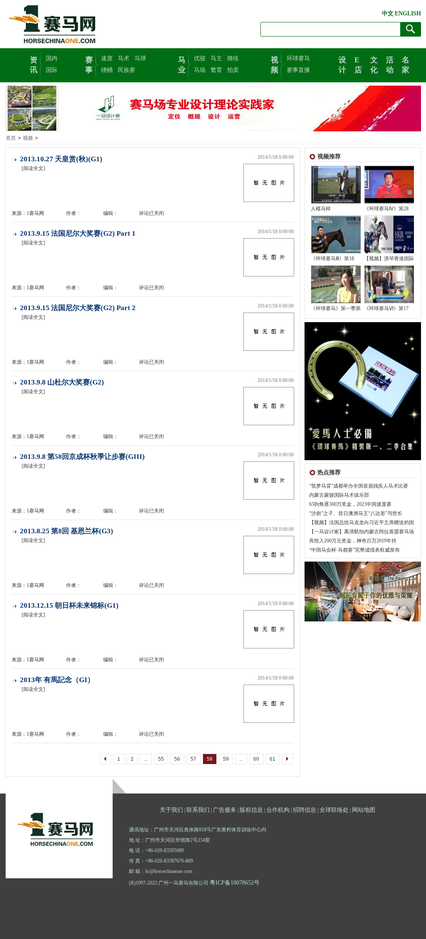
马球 (140, 58)
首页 (11, 138)
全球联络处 (334, 810)
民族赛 (126, 70)
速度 (107, 58)
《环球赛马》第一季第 (336, 308)
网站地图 (363, 810)
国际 (51, 70)
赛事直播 (298, 70)
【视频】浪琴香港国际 (389, 258)
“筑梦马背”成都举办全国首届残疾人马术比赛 (358, 486)
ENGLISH (408, 13)
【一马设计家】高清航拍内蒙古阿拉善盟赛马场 (361, 532)
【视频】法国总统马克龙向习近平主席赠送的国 (361, 522)
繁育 (216, 70)
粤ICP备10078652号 (235, 883)
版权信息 (251, 810)
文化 (374, 64)
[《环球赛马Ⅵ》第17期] (389, 301)
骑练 (233, 58)
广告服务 (224, 810)
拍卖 (233, 70)
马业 (182, 64)
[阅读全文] (33, 168)
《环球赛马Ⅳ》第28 (386, 209)
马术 (123, 58)
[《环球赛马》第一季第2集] (336, 301)
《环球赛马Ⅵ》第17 (386, 308)
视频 (274, 64)
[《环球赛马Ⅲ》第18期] (336, 251)
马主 (216, 58)
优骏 (200, 58)
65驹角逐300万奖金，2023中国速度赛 (350, 504)
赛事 (89, 64)
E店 (358, 64)
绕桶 (107, 70)
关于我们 (171, 810)
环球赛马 (298, 58)
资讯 (33, 64)
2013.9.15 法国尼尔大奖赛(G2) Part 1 (78, 233)
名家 (405, 64)
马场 (200, 70)
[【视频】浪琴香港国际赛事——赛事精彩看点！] (389, 251)
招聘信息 (304, 810)
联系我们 (198, 810)
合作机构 (278, 810)
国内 (51, 58)
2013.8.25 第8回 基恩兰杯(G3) (66, 531)
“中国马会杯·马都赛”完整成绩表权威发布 (354, 550)
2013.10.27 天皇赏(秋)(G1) (61, 159)
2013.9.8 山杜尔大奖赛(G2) (62, 382)
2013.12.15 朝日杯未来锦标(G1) (69, 605)
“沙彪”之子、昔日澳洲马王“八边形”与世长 (355, 513)
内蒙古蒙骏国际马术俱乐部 (339, 495)
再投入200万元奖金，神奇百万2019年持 (352, 541)
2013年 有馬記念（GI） (57, 680)
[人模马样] (336, 202)
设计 (342, 64)
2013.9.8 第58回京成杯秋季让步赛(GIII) (82, 457)
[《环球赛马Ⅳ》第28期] (389, 202)
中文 (388, 13)
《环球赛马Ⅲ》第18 (332, 258)
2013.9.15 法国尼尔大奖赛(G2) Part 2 (78, 308)
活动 (390, 64)
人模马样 (321, 209)
